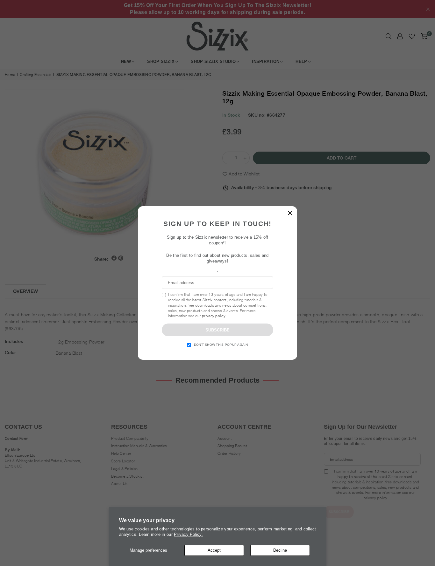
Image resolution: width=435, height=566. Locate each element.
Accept (214, 550)
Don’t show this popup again (221, 344)
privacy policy (213, 315)
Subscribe (217, 330)
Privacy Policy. (188, 534)
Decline (280, 550)
